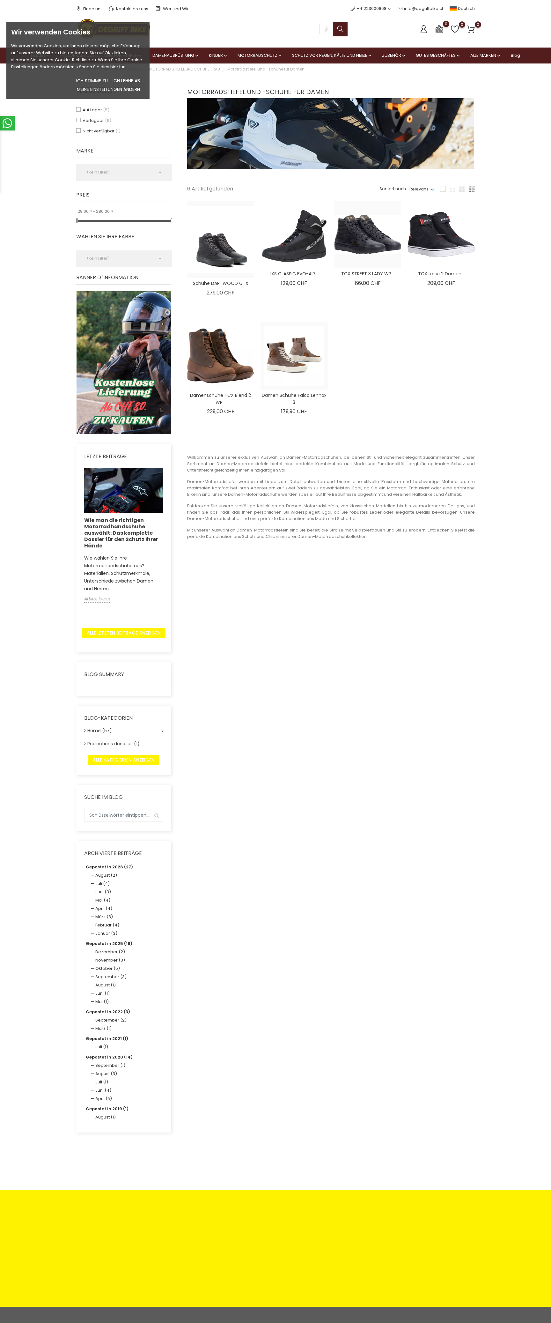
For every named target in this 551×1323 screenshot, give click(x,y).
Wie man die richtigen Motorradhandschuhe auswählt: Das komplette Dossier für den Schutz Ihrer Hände (121, 533)
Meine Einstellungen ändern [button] (108, 89)
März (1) (103, 1028)
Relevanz (419, 189)
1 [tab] (167, 361)
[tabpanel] (123, 363)
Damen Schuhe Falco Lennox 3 (294, 398)
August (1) (105, 985)
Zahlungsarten (193, 1224)
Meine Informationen (334, 1254)
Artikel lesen (97, 599)
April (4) (103, 908)
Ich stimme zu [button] (92, 81)
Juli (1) (101, 1047)
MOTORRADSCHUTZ (260, 55)
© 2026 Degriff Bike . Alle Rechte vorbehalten (122, 1315)
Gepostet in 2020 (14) (109, 1057)
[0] (439, 29)
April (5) (103, 1099)
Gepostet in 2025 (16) (109, 943)
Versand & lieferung (265, 1250)
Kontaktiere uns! (132, 9)
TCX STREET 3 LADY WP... (367, 274)
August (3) (106, 1074)
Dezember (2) (110, 952)
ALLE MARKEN (485, 55)
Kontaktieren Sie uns (199, 1250)
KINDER (218, 55)
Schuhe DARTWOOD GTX (220, 283)
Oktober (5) (107, 968)
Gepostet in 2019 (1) (107, 1109)
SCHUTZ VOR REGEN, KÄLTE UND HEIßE (332, 55)
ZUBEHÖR (394, 55)
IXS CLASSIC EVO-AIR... (294, 274)
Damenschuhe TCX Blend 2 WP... (220, 398)
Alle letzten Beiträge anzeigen (124, 633)
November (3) (110, 960)
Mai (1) (102, 1002)
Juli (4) (102, 884)
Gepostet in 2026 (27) (109, 867)
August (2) (106, 875)
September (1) (110, 1065)
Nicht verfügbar (102, 131)
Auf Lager (96, 110)
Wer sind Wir (175, 9)
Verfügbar (97, 120)
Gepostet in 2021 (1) (107, 1039)
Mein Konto (323, 1224)
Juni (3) (103, 892)
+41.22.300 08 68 (100, 1280)
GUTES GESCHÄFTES (438, 55)
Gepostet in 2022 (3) (108, 1012)
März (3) (104, 917)
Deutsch (466, 8)
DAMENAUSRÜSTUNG (175, 55)
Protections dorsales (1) (113, 743)
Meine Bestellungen (332, 1234)
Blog (515, 55)
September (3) (111, 977)
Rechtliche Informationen (271, 1224)
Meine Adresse (328, 1244)
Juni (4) (103, 1090)
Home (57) (99, 730)
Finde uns (92, 9)
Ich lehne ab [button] (126, 81)
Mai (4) (102, 900)
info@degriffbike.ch (424, 8)
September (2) (111, 1020)
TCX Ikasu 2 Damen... (441, 274)
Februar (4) (107, 925)
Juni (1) (102, 993)
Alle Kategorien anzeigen (124, 760)
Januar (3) (106, 933)
